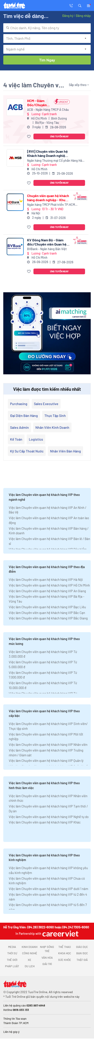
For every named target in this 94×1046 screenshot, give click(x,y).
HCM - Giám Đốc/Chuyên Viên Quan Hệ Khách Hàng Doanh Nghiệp (38, 103)
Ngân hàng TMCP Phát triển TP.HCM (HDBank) (51, 205)
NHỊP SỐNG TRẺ (47, 949)
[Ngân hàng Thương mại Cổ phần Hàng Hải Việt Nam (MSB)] (15, 157)
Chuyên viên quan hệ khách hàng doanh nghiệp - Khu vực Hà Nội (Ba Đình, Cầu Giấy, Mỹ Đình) (48, 198)
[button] (80, 5)
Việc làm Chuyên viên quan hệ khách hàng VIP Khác (45, 822)
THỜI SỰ (12, 953)
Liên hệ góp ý (11, 1031)
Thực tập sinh (55, 415)
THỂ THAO (64, 947)
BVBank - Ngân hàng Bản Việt (47, 249)
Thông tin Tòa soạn (14, 1018)
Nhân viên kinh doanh (52, 427)
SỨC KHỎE (64, 960)
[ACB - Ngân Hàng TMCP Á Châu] (15, 107)
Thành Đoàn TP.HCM (15, 1023)
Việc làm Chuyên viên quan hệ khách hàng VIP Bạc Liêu (47, 607)
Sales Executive (46, 404)
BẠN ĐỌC (82, 953)
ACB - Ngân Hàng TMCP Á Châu (48, 109)
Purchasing (18, 404)
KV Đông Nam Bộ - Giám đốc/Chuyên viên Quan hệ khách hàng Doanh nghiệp (46, 242)
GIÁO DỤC (82, 947)
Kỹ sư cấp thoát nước (27, 451)
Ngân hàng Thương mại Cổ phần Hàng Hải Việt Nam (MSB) (55, 161)
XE (29, 960)
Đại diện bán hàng (24, 415)
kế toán (16, 439)
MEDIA (12, 947)
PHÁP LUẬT (12, 966)
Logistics (36, 439)
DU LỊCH (30, 966)
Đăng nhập (83, 16)
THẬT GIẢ (82, 960)
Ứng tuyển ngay (59, 136)
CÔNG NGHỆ (29, 953)
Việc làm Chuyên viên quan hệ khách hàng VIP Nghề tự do (49, 817)
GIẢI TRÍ (47, 964)
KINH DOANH (29, 947)
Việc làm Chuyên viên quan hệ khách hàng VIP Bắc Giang (48, 618)
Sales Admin (19, 427)
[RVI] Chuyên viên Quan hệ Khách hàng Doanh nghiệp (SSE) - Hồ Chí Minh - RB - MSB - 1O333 (47, 153)
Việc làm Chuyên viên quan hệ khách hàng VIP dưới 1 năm (48, 889)
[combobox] (47, 27)
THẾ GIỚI (12, 960)
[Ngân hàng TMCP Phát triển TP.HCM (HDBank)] (15, 202)
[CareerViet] (59, 933)
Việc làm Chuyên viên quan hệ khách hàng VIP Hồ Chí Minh (49, 585)
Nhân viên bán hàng (65, 451)
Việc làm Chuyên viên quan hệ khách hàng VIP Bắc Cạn (47, 613)
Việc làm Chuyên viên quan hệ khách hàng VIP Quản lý (46, 761)
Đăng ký (67, 16)
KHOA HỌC (64, 953)
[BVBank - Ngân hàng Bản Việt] (15, 246)
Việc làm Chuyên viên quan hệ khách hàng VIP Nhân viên (48, 744)
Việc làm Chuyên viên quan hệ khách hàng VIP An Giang (47, 591)
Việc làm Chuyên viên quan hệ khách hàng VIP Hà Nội (46, 579)
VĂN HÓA (47, 957)
